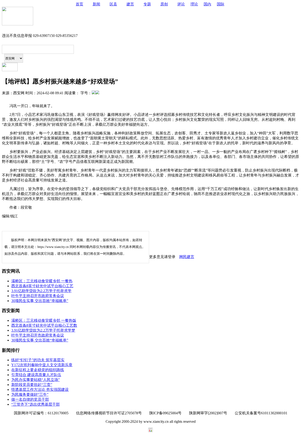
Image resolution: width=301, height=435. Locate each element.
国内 (207, 4)
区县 (113, 4)
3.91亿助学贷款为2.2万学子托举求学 (41, 291)
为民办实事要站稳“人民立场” (35, 380)
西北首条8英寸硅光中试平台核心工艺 (42, 286)
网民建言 (186, 257)
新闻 (96, 4)
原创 (164, 4)
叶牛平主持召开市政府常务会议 (37, 296)
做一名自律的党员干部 (30, 399)
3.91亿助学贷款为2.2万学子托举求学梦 (43, 330)
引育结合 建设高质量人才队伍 (36, 375)
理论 (194, 4)
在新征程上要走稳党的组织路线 (37, 370)
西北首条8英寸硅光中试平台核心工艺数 (44, 325)
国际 (220, 4)
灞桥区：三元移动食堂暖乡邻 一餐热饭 (43, 320)
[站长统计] (150, 431)
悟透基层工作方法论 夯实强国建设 (40, 390)
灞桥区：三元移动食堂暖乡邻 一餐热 (41, 281)
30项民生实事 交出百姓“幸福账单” (39, 301)
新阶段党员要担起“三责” (31, 385)
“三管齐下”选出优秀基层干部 (35, 404)
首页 (79, 4)
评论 (181, 4)
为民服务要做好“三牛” (29, 394)
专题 (147, 4)
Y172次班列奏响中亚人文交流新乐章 (41, 365)
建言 (130, 4)
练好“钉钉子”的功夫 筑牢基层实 (37, 360)
